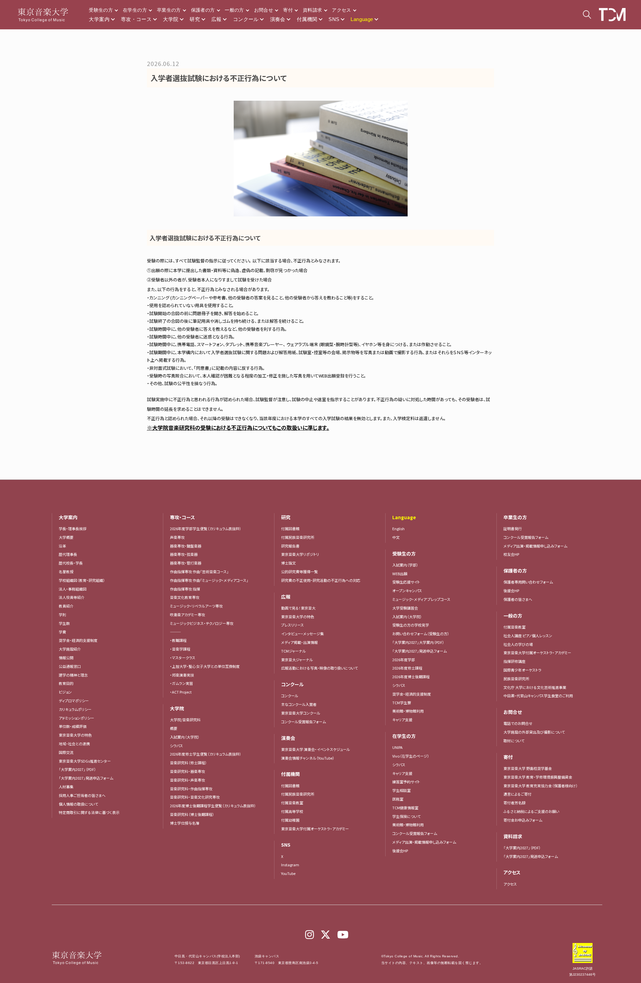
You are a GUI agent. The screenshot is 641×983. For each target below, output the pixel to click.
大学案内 (99, 19)
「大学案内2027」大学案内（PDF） (418, 642)
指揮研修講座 (514, 661)
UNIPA (397, 747)
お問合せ (263, 10)
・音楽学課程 (180, 649)
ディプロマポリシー (74, 700)
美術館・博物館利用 (408, 711)
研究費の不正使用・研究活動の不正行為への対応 (320, 580)
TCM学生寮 (401, 702)
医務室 (397, 799)
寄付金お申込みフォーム (522, 820)
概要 (173, 728)
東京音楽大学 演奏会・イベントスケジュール (315, 749)
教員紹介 (66, 606)
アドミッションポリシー (76, 718)
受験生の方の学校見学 (410, 625)
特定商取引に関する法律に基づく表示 (89, 812)
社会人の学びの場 (518, 644)
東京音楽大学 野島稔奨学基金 (527, 768)
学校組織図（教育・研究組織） (82, 580)
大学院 (170, 19)
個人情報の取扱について (78, 804)
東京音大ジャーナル (297, 659)
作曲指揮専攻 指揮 (185, 589)
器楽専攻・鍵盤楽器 (187, 546)
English (398, 528)
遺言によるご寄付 (517, 794)
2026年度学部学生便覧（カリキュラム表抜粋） (205, 528)
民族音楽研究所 (516, 678)
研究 (195, 19)
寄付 (288, 10)
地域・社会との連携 (74, 743)
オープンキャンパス (407, 590)
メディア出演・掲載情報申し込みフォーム (424, 842)
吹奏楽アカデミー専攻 (187, 614)
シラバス (176, 745)
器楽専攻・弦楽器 (185, 554)
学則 (62, 614)
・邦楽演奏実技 (182, 675)
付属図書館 (290, 528)
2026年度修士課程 (407, 668)
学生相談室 (401, 790)
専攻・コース (136, 19)
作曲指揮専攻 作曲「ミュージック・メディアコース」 (209, 580)
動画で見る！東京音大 (298, 608)
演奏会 (277, 19)
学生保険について (406, 816)
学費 (62, 632)
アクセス (341, 10)
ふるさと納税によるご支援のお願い (531, 811)
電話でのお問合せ (517, 723)
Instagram (290, 864)
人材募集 (66, 786)
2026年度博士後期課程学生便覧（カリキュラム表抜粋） (213, 805)
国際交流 (66, 752)
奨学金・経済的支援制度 (78, 640)
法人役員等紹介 (71, 597)
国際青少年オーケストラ (522, 670)
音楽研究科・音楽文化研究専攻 (195, 797)
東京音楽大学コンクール (300, 713)
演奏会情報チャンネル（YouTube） (308, 758)
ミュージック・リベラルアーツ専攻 (196, 606)
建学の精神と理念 (73, 675)
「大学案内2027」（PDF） (77, 769)
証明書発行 (512, 528)
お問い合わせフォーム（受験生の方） (420, 633)
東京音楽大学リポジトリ (300, 554)
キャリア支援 (402, 719)
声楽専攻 (177, 537)
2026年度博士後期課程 (411, 676)
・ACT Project (181, 692)
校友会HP (511, 554)
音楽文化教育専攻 (184, 597)
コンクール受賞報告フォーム (303, 721)
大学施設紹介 (70, 649)
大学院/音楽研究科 (185, 719)
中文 (396, 537)
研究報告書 (290, 546)
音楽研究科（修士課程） (188, 762)
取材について (513, 740)
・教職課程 (178, 640)
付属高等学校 (292, 811)
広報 (216, 19)
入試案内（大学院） (185, 737)
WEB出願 (399, 573)
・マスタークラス (182, 657)
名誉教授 (66, 571)
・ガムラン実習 (181, 683)
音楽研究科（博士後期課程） (192, 814)
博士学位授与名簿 (184, 823)
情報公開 (66, 657)
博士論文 (288, 563)
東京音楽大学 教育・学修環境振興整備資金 (537, 777)
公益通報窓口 (70, 666)
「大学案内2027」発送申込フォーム (86, 778)
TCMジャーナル (293, 651)
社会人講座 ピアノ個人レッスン (527, 635)
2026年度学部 (403, 659)
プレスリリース (292, 625)
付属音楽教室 (292, 802)
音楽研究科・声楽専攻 (187, 780)
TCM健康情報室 (405, 807)
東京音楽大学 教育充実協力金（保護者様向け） (540, 785)
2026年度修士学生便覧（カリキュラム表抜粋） (205, 754)
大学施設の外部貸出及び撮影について (534, 732)
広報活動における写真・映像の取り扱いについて (319, 668)
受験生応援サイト (406, 582)
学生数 (64, 623)
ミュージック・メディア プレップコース (421, 599)
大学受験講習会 (405, 608)
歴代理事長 (68, 554)
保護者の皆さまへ (517, 599)
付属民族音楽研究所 (297, 537)
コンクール (246, 19)
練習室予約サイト (406, 781)
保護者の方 (203, 10)
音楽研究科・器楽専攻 (187, 771)
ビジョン (65, 692)
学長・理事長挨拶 (72, 528)
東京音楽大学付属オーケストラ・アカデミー (315, 828)
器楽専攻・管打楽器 (187, 563)
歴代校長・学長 (71, 563)
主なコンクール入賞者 (298, 704)
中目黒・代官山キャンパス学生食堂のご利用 (538, 695)
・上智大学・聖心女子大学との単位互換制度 (205, 666)
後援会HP (400, 850)
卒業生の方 (169, 10)
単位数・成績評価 (72, 726)
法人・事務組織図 (72, 589)
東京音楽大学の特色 (75, 735)
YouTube (288, 873)
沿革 (62, 546)
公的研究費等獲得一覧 (299, 571)
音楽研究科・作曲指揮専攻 (191, 788)
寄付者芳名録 (514, 802)
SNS (334, 19)
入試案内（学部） (405, 565)
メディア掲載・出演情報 (299, 642)
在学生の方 (135, 10)
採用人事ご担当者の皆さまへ (82, 795)
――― (175, 632)
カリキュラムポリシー (75, 709)
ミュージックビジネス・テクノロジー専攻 (201, 623)
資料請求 (312, 10)
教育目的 (66, 683)
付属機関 (307, 19)
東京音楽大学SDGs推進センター (85, 761)
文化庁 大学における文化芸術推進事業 (534, 687)
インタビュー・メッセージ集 (304, 633)
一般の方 (234, 10)
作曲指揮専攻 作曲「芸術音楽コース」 (199, 571)
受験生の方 (101, 10)
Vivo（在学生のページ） (410, 756)
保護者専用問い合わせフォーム (528, 582)
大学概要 (66, 537)
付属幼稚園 (290, 820)
